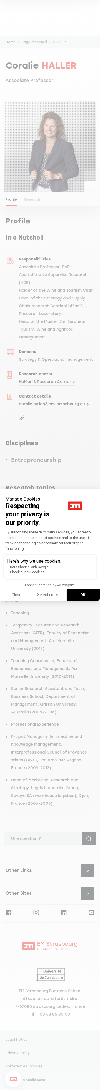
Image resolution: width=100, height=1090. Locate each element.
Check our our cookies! (27, 572)
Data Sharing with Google (29, 567)
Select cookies (49, 594)
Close (16, 594)
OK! (83, 594)
